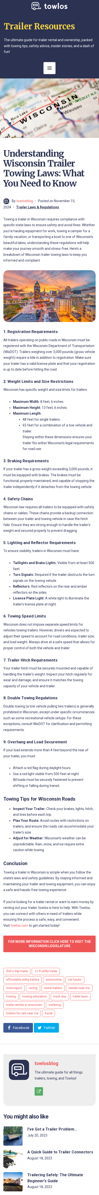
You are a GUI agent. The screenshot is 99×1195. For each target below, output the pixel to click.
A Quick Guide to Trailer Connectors (60, 1152)
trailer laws (80, 996)
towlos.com (19, 925)
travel (48, 1013)
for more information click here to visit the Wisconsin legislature (49, 944)
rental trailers (53, 988)
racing (33, 988)
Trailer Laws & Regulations (37, 207)
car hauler (74, 979)
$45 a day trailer (17, 971)
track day (59, 996)
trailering (55, 1005)
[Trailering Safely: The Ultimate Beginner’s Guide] (13, 1181)
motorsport (14, 988)
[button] (18, 1028)
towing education (35, 996)
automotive (54, 979)
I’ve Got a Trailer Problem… (52, 1129)
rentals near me (79, 988)
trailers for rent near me (22, 1013)
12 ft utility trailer (46, 971)
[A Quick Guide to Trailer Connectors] (13, 1159)
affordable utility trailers (22, 979)
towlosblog (24, 201)
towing (11, 996)
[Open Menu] (49, 68)
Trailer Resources (39, 26)
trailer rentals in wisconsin (24, 1005)
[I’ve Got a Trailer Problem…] (13, 1136)
